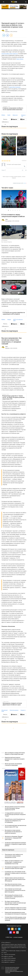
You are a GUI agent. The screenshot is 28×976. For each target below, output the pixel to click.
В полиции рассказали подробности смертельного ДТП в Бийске (14, 313)
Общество (7, 31)
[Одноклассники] (11, 35)
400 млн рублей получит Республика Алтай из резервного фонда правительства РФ (15, 808)
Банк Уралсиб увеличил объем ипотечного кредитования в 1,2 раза (14, 884)
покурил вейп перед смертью (9, 53)
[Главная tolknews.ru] (14, 2)
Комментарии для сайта (20, 183)
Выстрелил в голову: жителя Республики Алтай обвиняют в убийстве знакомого (13, 831)
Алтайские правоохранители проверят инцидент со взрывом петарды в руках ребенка (15, 844)
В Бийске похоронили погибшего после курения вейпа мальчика (13, 108)
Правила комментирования (11, 970)
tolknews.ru (8, 942)
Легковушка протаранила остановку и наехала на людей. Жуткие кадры (15, 867)
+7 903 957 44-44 (7, 954)
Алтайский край (4, 711)
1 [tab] (8, 210)
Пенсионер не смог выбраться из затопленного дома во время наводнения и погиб (14, 856)
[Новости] (14, 119)
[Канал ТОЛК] (22, 119)
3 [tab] (13, 210)
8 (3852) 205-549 (7, 960)
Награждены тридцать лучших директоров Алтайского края (12, 703)
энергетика (24, 710)
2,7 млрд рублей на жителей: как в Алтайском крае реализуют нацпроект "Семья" (15, 814)
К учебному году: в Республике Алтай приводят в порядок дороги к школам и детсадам (15, 873)
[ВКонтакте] (7, 35)
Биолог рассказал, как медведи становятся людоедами (13, 764)
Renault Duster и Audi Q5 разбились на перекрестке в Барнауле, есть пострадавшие (15, 820)
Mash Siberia (19, 59)
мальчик (15, 115)
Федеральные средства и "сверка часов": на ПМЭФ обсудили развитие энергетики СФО (13, 397)
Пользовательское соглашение (12, 968)
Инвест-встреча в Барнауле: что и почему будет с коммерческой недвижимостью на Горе (14, 862)
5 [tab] (17, 210)
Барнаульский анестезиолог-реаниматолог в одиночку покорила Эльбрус (14, 202)
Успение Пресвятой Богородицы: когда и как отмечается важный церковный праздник (15, 918)
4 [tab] (15, 210)
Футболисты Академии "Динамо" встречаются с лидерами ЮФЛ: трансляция (14, 838)
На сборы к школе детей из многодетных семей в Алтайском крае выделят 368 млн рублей (15, 903)
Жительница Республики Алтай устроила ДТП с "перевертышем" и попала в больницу (14, 896)
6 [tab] (19, 210)
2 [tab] (10, 210)
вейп (8, 115)
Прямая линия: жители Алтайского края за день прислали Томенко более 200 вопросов (15, 879)
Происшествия (8, 221)
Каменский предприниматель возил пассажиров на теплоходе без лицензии (16, 913)
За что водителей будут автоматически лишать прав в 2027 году (15, 826)
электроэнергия (14, 710)
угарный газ (23, 115)
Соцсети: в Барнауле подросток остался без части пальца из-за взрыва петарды (15, 908)
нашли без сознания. (15, 87)
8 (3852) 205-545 (7, 958)
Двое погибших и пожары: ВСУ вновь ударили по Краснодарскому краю (15, 753)
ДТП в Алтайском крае (18, 320)
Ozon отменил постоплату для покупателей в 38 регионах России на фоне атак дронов (15, 890)
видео (9, 319)
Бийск (3, 115)
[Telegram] (3, 35)
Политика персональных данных (12, 967)
